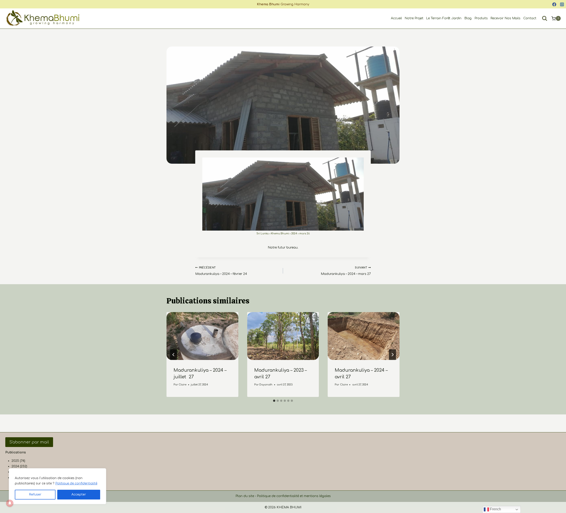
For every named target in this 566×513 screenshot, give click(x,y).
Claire (182, 384)
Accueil (396, 18)
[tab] (274, 401)
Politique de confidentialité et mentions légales (294, 496)
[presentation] (202, 336)
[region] (57, 486)
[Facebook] (554, 4)
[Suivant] (392, 354)
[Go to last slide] (173, 354)
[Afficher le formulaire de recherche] (544, 18)
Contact (529, 18)
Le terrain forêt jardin (443, 18)
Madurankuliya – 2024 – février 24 (221, 271)
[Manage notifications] (9, 503)
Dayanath (265, 384)
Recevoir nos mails (505, 18)
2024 (15, 466)
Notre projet (414, 18)
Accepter (78, 494)
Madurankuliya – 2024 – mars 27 (346, 271)
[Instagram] (562, 4)
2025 (15, 460)
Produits (481, 18)
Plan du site (244, 496)
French (495, 509)
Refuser (35, 494)
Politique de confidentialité (76, 483)
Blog (468, 18)
